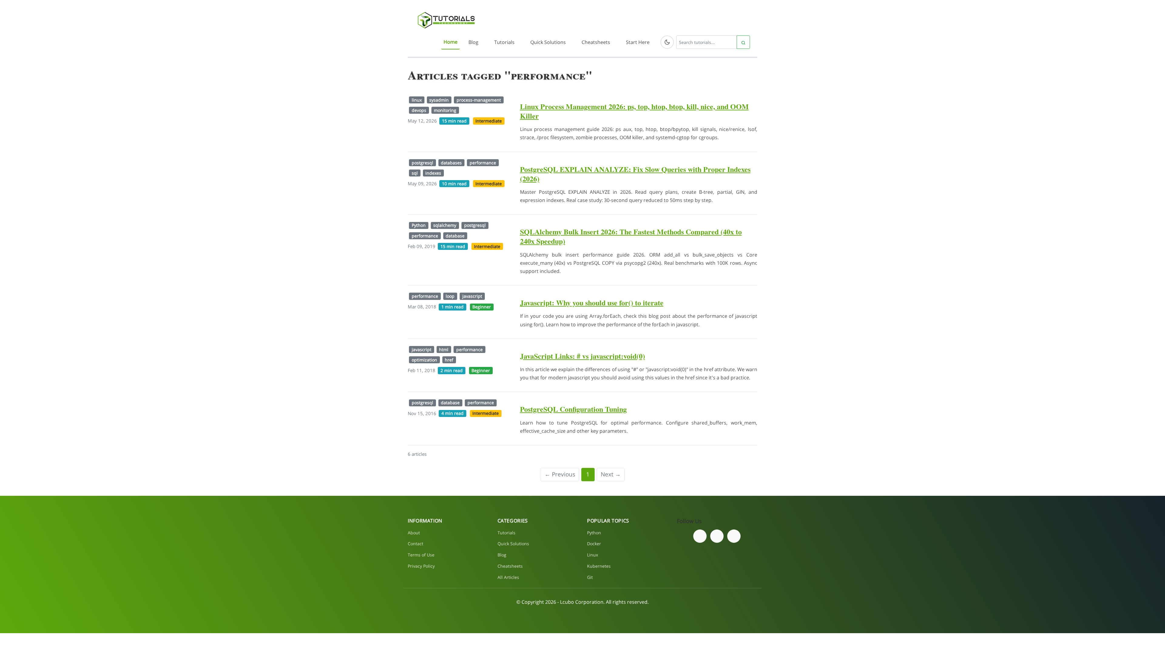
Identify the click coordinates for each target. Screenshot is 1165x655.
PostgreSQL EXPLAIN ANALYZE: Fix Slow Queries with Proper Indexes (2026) (635, 174)
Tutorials (504, 42)
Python (419, 225)
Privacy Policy (421, 566)
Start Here (638, 42)
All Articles (508, 577)
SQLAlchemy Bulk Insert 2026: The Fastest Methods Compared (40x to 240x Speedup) (631, 236)
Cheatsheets (596, 42)
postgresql (422, 163)
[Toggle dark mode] (667, 42)
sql (415, 173)
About (414, 533)
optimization (424, 360)
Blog (473, 42)
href (449, 360)
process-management (479, 100)
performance (483, 163)
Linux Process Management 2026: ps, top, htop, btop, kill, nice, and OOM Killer (634, 111)
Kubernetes (599, 566)
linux (417, 100)
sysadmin (439, 100)
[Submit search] (743, 42)
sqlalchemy (444, 225)
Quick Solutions (548, 42)
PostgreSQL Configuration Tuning (573, 409)
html (443, 349)
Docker (594, 543)
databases (451, 163)
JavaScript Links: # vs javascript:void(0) (582, 356)
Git (590, 577)
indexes (433, 173)
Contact (415, 543)
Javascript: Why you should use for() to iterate (592, 302)
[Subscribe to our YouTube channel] (734, 536)
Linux (592, 555)
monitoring (445, 110)
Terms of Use (421, 555)
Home (451, 42)
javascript (472, 296)
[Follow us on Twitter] (717, 536)
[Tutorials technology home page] (446, 20)
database (455, 236)
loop (450, 296)
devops (419, 110)
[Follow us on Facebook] (700, 536)
